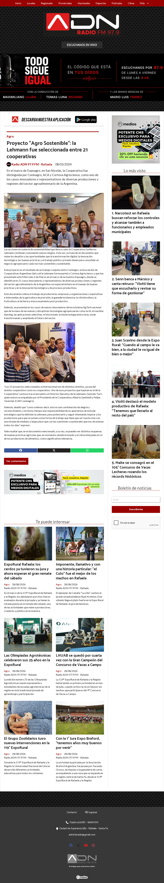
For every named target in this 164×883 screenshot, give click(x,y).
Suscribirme (136, 509)
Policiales (117, 3)
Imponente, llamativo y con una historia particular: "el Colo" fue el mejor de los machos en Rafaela (78, 571)
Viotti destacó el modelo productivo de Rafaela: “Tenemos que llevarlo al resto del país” (134, 408)
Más (142, 3)
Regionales (47, 3)
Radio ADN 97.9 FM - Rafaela (32, 164)
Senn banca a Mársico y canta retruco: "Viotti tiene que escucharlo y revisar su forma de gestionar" (134, 286)
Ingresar (92, 812)
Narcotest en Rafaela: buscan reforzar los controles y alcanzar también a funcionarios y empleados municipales (136, 222)
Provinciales (65, 3)
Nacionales (84, 3)
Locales (31, 3)
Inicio (18, 3)
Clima (131, 3)
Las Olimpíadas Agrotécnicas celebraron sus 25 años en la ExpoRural (27, 660)
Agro (10, 136)
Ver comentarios (16, 461)
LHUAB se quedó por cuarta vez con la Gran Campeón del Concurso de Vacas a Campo (79, 660)
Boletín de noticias (135, 488)
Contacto (72, 812)
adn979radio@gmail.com (82, 835)
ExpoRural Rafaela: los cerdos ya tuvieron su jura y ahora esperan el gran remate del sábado (28, 571)
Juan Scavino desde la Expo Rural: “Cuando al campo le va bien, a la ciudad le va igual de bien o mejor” (136, 347)
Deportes (101, 3)
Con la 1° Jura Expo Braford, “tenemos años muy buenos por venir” (79, 743)
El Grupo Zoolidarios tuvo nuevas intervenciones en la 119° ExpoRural (26, 743)
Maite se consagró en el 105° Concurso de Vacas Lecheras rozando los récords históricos (133, 470)
